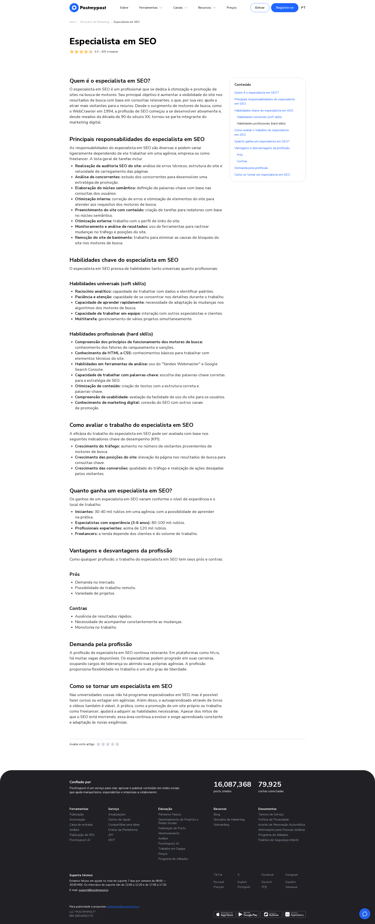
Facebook (268, 875)
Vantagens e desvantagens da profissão (262, 148)
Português (244, 887)
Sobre (124, 8)
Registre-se (285, 8)
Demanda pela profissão (251, 168)
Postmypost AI (79, 840)
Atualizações (117, 814)
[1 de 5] (98, 744)
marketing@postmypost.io (123, 906)
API (110, 835)
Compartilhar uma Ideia (123, 825)
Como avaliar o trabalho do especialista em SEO (261, 132)
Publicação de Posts (172, 828)
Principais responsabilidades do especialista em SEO (264, 101)
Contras (242, 161)
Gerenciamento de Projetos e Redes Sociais (178, 821)
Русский (219, 882)
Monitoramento (169, 833)
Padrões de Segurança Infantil (278, 840)
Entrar (260, 8)
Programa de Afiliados (173, 859)
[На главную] (87, 7)
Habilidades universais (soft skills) (259, 117)
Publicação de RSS (81, 835)
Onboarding (221, 825)
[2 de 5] (103, 744)
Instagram (292, 875)
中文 (264, 887)
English (242, 882)
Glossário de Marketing (94, 22)
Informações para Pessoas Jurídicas (281, 830)
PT (303, 8)
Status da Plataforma (122, 830)
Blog (217, 814)
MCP (111, 840)
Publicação (76, 814)
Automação (77, 820)
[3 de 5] (108, 744)
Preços (232, 8)
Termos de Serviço (271, 814)
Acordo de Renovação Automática (281, 825)
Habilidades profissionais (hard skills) (261, 123)
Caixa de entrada (81, 825)
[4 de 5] (112, 744)
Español (291, 882)
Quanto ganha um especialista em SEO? (262, 141)
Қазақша (291, 887)
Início (72, 22)
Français (219, 887)
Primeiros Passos (169, 814)
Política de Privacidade (273, 820)
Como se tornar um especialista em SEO (262, 174)
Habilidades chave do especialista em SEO (263, 110)
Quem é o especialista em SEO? (256, 92)
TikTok (218, 875)
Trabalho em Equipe (171, 849)
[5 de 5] (117, 744)
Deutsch (267, 882)
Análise (74, 830)
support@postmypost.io (93, 890)
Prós (240, 155)
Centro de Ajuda (119, 820)
